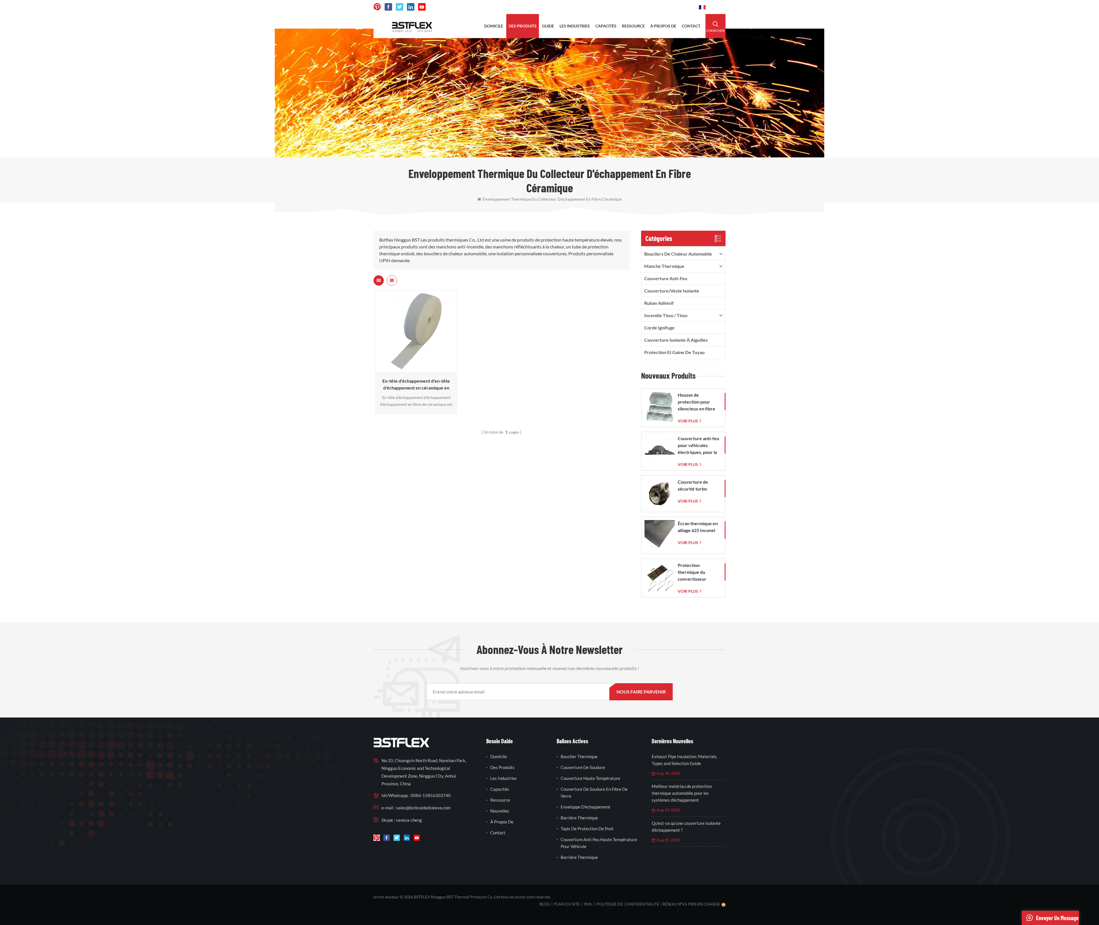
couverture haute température (590, 778)
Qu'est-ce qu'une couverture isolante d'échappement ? (686, 827)
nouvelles (499, 810)
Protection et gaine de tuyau (674, 352)
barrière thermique (579, 817)
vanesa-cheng (409, 820)
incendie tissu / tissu (665, 315)
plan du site (567, 904)
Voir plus (414, 369)
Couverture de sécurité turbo (693, 485)
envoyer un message (1057, 917)
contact (691, 25)
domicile (493, 25)
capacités (605, 25)
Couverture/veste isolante (671, 290)
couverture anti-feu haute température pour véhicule (599, 843)
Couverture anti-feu (665, 278)
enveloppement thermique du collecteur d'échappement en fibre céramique (552, 199)
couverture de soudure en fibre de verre (594, 792)
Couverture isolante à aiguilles (676, 340)
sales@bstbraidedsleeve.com (609, 7)
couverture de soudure (583, 767)
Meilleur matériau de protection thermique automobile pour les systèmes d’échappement (682, 793)
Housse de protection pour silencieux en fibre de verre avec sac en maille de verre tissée (699, 402)
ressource (633, 25)
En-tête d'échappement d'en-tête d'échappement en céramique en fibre (416, 384)
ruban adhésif (659, 303)
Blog (544, 904)
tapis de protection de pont (587, 828)
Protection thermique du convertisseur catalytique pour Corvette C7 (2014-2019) (697, 572)
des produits (523, 25)
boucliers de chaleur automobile (678, 253)
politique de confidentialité (627, 904)
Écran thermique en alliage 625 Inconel (698, 527)
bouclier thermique (579, 756)
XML (588, 904)
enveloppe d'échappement (585, 806)
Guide (548, 25)
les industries (575, 25)
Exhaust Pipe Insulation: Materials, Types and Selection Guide (684, 760)
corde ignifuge (659, 327)
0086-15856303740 (670, 7)
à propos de (663, 25)
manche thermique (664, 266)
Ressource (500, 800)
